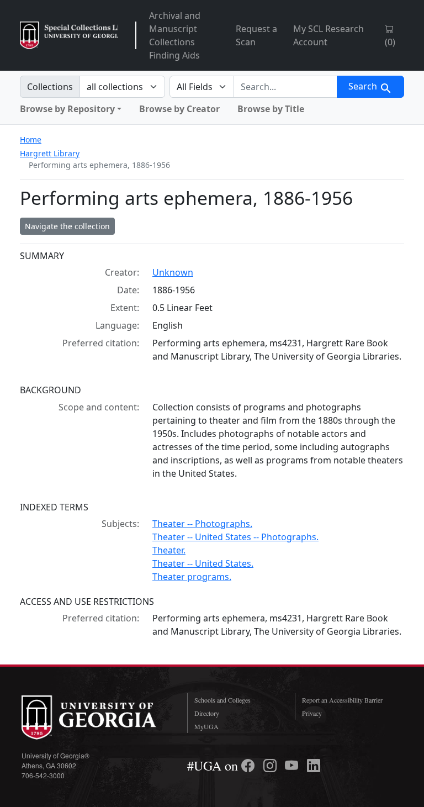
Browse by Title (270, 109)
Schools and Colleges (222, 699)
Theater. (169, 550)
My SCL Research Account (328, 35)
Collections (50, 87)
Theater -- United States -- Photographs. (235, 537)
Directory (206, 713)
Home (30, 139)
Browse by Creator (179, 109)
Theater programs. (191, 577)
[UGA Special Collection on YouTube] (293, 765)
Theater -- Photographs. (202, 524)
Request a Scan (256, 35)
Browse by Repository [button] (67, 109)
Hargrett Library (50, 153)
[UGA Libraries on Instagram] (271, 765)
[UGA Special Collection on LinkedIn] (313, 765)
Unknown (172, 272)
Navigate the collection (67, 226)
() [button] (390, 42)
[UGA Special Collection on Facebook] (249, 765)
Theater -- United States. (202, 563)
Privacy (312, 713)
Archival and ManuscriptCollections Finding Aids (174, 35)
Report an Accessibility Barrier (342, 699)
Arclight (69, 35)
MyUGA (206, 726)
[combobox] (285, 86)
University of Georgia (96, 717)
